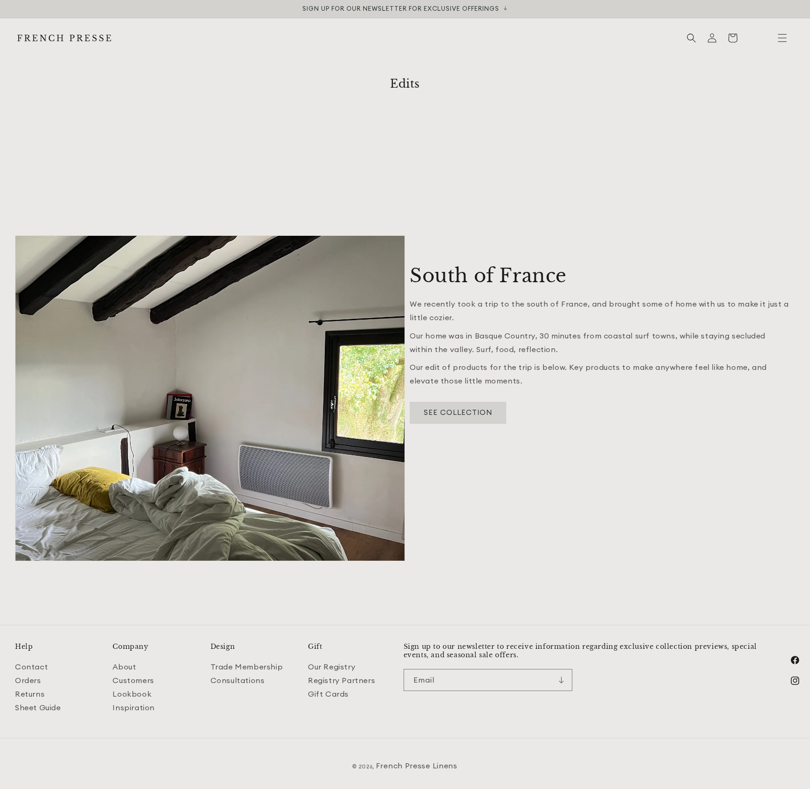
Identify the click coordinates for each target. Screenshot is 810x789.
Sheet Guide (38, 707)
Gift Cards (328, 694)
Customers (133, 680)
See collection (458, 412)
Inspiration (133, 707)
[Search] (691, 38)
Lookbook (131, 694)
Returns (30, 694)
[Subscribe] (561, 680)
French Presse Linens (417, 765)
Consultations (237, 680)
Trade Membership (246, 667)
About (124, 667)
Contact (31, 667)
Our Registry (331, 667)
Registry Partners (341, 680)
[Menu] (782, 38)
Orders (28, 680)
